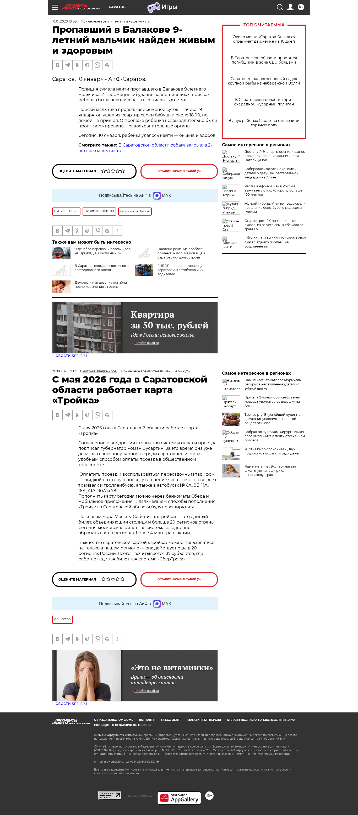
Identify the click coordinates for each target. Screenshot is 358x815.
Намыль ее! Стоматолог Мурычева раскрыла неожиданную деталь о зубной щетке (273, 384)
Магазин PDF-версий (204, 720)
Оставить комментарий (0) (179, 171)
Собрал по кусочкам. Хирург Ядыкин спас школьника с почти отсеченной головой (275, 436)
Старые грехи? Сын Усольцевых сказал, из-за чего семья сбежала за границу (274, 225)
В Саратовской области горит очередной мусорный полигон (264, 102)
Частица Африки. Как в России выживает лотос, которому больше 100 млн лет (273, 190)
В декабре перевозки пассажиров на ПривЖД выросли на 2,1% (103, 251)
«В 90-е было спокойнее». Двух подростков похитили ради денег (272, 451)
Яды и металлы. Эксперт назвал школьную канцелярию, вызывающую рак (270, 470)
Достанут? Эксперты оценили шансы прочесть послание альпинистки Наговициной (275, 156)
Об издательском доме (113, 720)
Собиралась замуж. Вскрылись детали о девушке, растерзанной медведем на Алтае (272, 173)
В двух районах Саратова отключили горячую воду (264, 123)
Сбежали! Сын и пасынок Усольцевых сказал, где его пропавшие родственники (275, 242)
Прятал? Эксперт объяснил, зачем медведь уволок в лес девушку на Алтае (272, 401)
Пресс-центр (171, 720)
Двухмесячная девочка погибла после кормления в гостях (101, 284)
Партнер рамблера (139, 795)
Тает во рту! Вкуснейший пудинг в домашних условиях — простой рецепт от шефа (272, 419)
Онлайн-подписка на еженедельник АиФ (261, 720)
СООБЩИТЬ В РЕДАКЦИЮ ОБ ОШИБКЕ (122, 725)
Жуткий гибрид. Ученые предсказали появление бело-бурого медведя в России (275, 207)
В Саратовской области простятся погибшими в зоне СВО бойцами (264, 60)
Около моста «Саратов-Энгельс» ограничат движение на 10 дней (264, 39)
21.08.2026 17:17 (64, 371)
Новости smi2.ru (69, 355)
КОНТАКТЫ (147, 720)
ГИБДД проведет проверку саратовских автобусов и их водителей (180, 270)
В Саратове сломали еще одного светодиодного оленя (102, 268)
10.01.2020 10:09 (64, 21)
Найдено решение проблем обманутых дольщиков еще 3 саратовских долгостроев (181, 253)
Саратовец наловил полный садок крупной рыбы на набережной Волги (264, 81)
